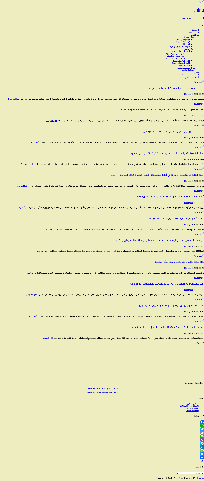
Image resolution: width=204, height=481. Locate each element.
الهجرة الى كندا (183, 39)
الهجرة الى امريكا (183, 42)
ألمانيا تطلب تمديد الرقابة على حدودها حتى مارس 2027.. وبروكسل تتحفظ (170, 197)
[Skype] (102, 443)
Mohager (188, 94)
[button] (201, 25)
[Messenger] (102, 454)
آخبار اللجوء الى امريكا (181, 63)
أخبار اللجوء (190, 49)
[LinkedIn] (102, 447)
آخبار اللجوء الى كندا (181, 60)
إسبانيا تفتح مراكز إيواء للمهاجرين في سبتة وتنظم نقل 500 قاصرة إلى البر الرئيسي (167, 284)
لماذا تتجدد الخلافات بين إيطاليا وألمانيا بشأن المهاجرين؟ (178, 262)
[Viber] (102, 440)
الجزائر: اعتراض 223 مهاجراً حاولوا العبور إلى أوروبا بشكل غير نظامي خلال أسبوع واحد (166, 153)
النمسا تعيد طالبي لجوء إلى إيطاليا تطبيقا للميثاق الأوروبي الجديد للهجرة (171, 305)
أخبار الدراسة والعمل (186, 67)
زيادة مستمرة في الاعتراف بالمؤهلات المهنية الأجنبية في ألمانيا (175, 88)
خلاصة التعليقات (192, 408)
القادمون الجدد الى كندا (189, 75)
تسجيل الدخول (193, 403)
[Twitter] (102, 429)
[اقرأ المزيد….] (14, 99)
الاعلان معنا (194, 72)
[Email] (102, 433)
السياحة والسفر (188, 70)
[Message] (102, 450)
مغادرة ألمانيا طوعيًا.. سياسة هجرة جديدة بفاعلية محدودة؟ (176, 218)
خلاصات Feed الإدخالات (189, 406)
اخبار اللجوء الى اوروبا (181, 51)
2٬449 (196, 343)
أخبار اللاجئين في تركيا (175, 58)
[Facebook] (102, 422)
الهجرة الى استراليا (182, 44)
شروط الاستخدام (192, 77)
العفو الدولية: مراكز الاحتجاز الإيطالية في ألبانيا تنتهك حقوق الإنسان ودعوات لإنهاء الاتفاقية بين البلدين (157, 175)
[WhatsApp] (102, 425)
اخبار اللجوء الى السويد (175, 53)
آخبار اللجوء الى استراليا (180, 65)
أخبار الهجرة (189, 37)
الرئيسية (195, 30)
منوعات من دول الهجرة (180, 46)
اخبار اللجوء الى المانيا (176, 56)
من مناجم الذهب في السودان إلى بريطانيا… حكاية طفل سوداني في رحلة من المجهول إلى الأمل (160, 240)
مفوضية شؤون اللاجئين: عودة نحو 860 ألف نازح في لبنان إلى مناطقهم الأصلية (168, 327)
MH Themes (198, 478)
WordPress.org (192, 410)
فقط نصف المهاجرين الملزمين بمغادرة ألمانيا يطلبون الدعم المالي (173, 131)
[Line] (102, 436)
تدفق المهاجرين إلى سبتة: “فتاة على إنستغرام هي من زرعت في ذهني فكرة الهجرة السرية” (162, 110)
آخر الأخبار (195, 34)
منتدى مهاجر (193, 32)
